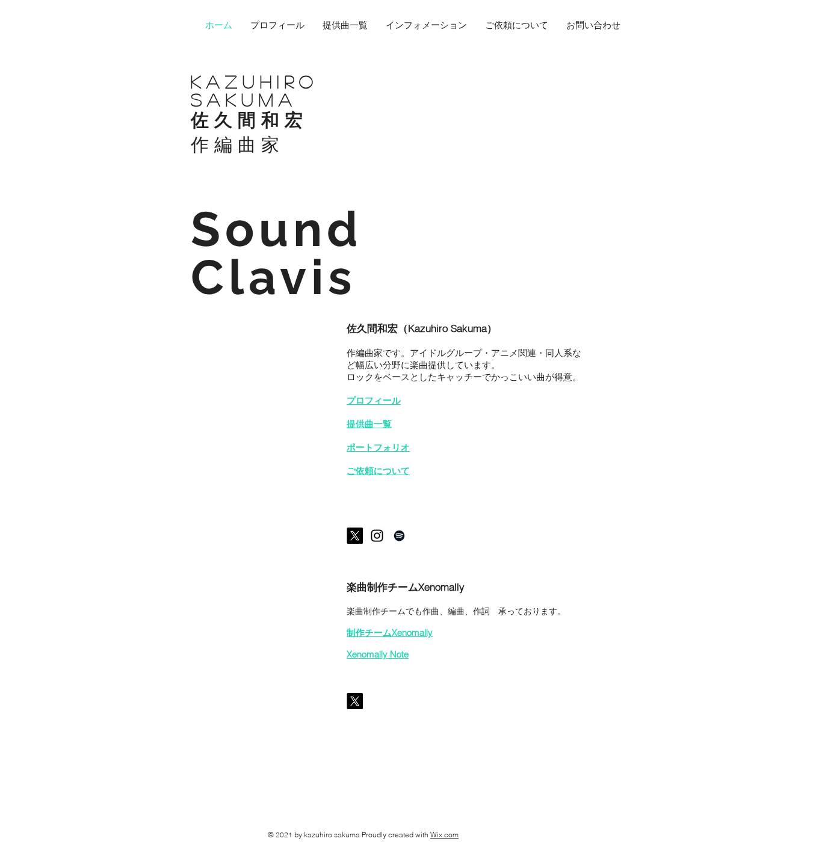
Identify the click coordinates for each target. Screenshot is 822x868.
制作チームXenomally (390, 632)
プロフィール (374, 400)
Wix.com (444, 834)
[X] (355, 536)
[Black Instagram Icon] (377, 536)
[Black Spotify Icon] (399, 536)
